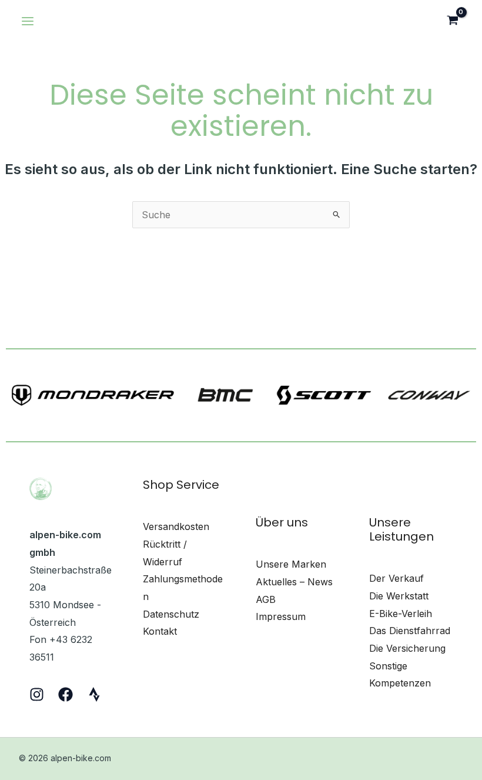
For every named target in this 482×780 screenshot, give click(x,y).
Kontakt (160, 631)
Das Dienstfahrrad (409, 630)
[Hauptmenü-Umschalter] (27, 21)
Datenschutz (171, 614)
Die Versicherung (407, 648)
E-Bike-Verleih (400, 613)
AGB (266, 599)
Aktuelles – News (294, 582)
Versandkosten (176, 526)
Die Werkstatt (399, 596)
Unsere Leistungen (401, 529)
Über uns (282, 522)
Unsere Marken (291, 564)
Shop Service (181, 484)
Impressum (281, 616)
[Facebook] (65, 694)
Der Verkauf (396, 578)
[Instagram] (36, 694)
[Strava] (94, 694)
